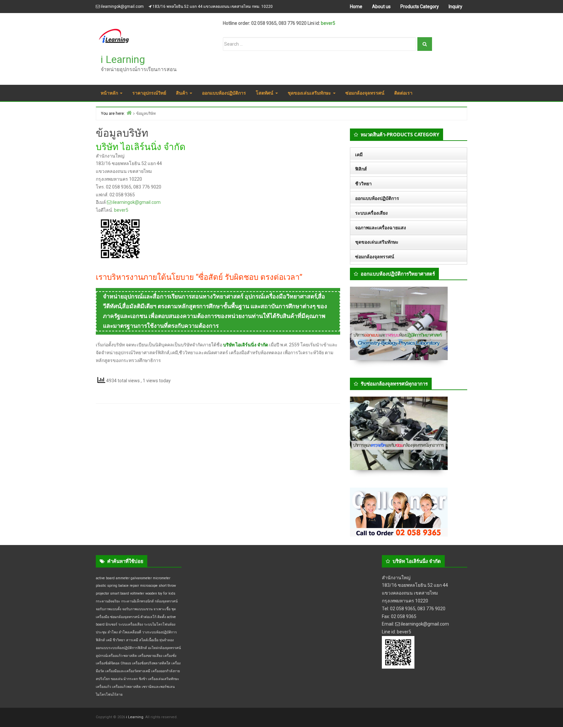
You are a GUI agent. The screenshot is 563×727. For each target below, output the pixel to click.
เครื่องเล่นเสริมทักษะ (163, 679)
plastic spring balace (112, 585)
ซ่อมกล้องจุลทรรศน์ (364, 93)
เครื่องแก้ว (103, 687)
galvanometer (141, 578)
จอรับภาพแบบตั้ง (108, 609)
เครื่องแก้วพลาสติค (126, 687)
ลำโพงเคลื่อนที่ (130, 632)
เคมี (359, 154)
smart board (119, 593)
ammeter (123, 578)
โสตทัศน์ (265, 93)
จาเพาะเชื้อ (161, 609)
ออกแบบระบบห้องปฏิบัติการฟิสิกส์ (121, 648)
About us (381, 6)
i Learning (123, 59)
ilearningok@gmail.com (122, 6)
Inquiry (455, 6)
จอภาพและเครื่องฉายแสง (380, 227)
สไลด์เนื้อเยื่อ (148, 640)
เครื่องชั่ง (169, 656)
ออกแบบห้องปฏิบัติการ (224, 93)
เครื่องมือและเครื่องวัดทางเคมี (127, 671)
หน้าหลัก (110, 93)
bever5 (328, 23)
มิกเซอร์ (111, 624)
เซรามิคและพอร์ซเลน (158, 687)
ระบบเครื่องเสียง (371, 213)
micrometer (161, 578)
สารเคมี (132, 640)
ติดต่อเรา (403, 93)
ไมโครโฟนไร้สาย (109, 694)
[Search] (424, 44)
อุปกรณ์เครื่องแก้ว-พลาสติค (116, 656)
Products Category (419, 6)
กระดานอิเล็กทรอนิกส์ (137, 601)
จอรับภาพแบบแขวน (137, 609)
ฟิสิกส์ (361, 169)
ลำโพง (113, 632)
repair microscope (144, 585)
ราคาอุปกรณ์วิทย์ (149, 93)
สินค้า (182, 93)
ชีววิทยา (363, 183)
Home (356, 6)
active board (105, 578)
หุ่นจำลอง (166, 640)
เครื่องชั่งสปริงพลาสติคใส (151, 663)
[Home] (129, 112)
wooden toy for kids (160, 593)
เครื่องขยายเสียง (150, 656)
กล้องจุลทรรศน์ (166, 601)
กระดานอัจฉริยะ (108, 601)
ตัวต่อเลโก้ (148, 617)
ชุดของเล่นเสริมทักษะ (310, 93)
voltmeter (137, 593)
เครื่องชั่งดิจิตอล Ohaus (113, 663)
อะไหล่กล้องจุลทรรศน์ (164, 648)
